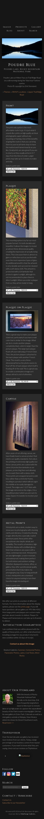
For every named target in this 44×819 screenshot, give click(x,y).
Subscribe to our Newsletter (13, 803)
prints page (25, 606)
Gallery (36, 27)
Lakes (22, 653)
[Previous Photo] (1, 51)
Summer (21, 650)
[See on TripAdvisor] (18, 774)
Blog (9, 30)
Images (7, 27)
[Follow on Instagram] (9, 774)
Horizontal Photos (33, 650)
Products (21, 27)
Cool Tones (29, 653)
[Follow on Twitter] (13, 774)
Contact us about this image (22, 644)
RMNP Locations (19, 92)
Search (33, 30)
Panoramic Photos (12, 653)
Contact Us (6, 800)
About (21, 30)
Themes (7, 92)
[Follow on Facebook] (4, 774)
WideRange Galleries (28, 814)
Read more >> (8, 723)
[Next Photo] (43, 51)
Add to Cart (11, 172)
